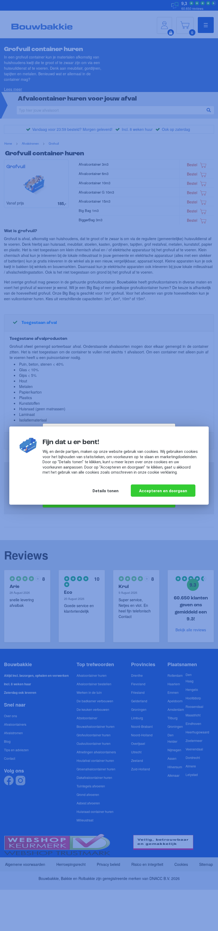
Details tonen (106, 490)
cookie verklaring (162, 472)
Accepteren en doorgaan (163, 490)
